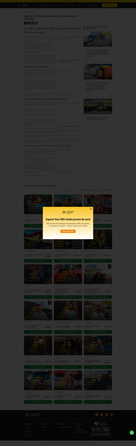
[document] (68, 223)
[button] (91, 209)
